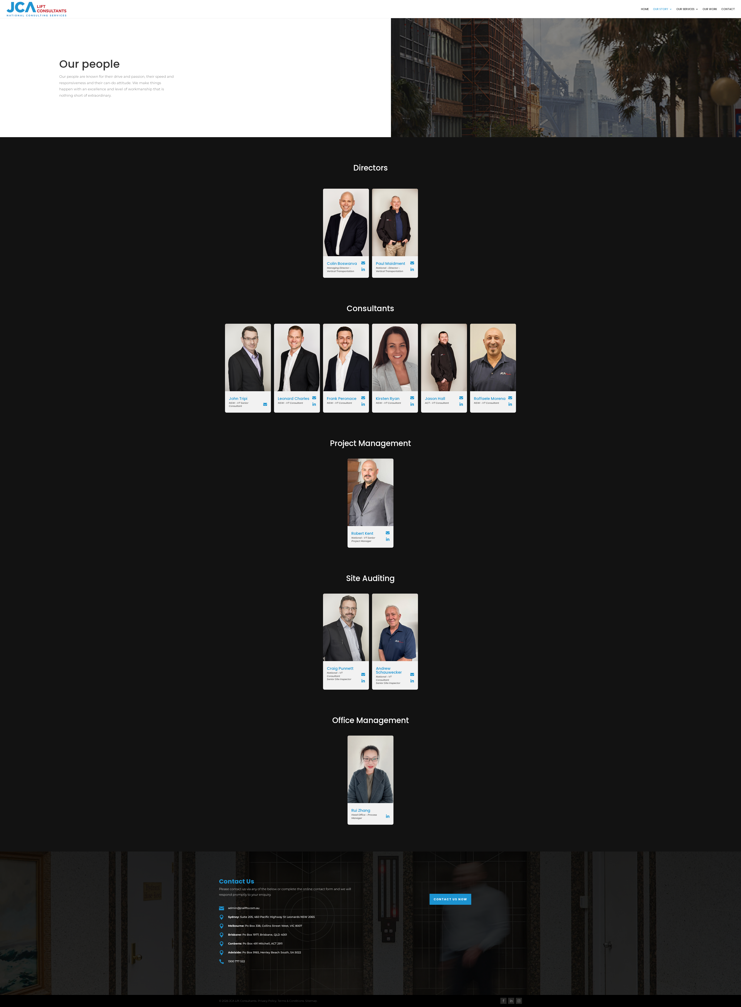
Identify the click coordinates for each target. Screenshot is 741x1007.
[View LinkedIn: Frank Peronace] (363, 404)
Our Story (660, 9)
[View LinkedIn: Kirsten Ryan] (412, 404)
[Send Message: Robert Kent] (388, 533)
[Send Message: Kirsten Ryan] (412, 398)
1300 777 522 (236, 961)
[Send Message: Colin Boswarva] (363, 263)
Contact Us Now (450, 899)
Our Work (710, 9)
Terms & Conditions (291, 1001)
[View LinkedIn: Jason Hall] (461, 404)
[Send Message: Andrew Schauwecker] (412, 674)
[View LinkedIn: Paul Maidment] (412, 269)
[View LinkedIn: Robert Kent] (388, 539)
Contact (728, 9)
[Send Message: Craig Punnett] (363, 674)
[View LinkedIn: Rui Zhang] (388, 816)
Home (645, 9)
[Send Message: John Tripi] (265, 404)
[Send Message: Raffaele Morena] (510, 398)
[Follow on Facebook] (503, 1001)
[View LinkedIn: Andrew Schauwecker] (412, 681)
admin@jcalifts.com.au (243, 908)
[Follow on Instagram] (519, 1001)
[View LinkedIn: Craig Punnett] (363, 681)
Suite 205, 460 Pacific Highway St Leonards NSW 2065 (271, 917)
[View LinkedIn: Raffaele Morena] (510, 404)
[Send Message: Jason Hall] (461, 398)
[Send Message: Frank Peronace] (363, 398)
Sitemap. (311, 1001)
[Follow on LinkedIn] (511, 1001)
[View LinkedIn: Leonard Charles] (314, 404)
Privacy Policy (267, 1001)
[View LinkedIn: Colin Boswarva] (363, 269)
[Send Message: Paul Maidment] (412, 263)
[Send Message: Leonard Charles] (314, 398)
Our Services (685, 9)
